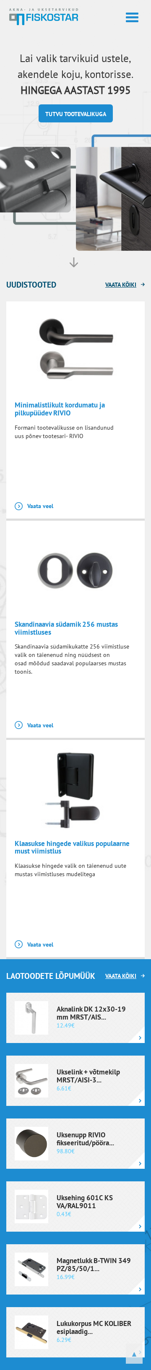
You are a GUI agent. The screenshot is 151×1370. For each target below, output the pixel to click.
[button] (76, 113)
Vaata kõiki (120, 284)
